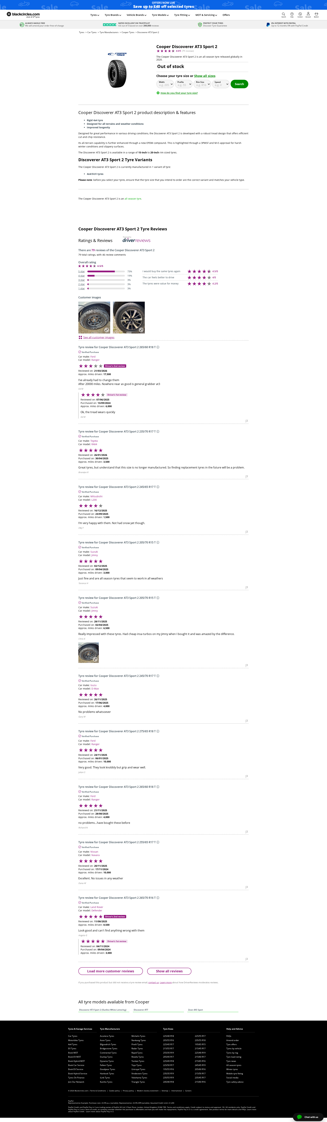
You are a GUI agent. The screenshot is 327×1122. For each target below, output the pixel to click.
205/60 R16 (200, 1069)
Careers (188, 1090)
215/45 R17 (200, 1048)
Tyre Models (159, 15)
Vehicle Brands (135, 15)
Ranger (95, 359)
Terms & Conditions (98, 1090)
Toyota (94, 440)
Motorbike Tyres (76, 1040)
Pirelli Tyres (137, 1044)
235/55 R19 (168, 1077)
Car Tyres (92, 32)
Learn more (166, 982)
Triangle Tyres (138, 1081)
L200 (94, 499)
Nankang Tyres (138, 1040)
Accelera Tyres (107, 1036)
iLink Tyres (105, 1077)
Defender (96, 910)
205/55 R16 (168, 1040)
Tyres (93, 15)
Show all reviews (169, 971)
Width (162, 82)
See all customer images (98, 337)
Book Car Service (76, 1065)
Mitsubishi (96, 496)
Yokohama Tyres (139, 1077)
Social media (232, 1077)
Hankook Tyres (107, 1073)
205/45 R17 (168, 1056)
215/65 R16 (200, 1061)
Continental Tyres (108, 1052)
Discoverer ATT (141, 1009)
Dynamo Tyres (107, 1061)
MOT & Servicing (205, 15)
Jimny (94, 555)
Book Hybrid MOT (76, 1061)
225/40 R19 (200, 1052)
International (176, 1090)
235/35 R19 (168, 1073)
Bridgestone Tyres (108, 1048)
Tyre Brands (112, 15)
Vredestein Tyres (139, 1073)
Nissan (94, 851)
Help (291, 17)
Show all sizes (204, 76)
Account (308, 17)
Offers (226, 15)
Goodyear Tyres (107, 1069)
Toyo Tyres (136, 1065)
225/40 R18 (168, 1036)
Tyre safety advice (235, 1081)
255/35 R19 (168, 1052)
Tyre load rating (233, 1056)
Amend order (232, 1040)
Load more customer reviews (110, 971)
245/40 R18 (168, 1081)
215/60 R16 (200, 1081)
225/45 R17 (168, 1044)
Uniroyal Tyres (138, 1069)
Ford (93, 356)
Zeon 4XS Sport (195, 1009)
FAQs (228, 1036)
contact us (153, 982)
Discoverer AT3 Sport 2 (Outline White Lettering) (102, 1009)
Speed (218, 82)
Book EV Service (75, 1069)
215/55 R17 (168, 1048)
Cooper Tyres (128, 32)
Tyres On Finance (76, 1077)
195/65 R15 (200, 1044)
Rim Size (200, 82)
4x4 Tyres (72, 1044)
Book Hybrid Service (77, 1073)
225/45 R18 (168, 1061)
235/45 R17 (200, 1077)
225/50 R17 (168, 1065)
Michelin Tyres (138, 1036)
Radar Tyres (137, 1048)
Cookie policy (114, 1090)
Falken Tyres (106, 1065)
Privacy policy (128, 1090)
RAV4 (94, 444)
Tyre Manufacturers (109, 32)
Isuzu (93, 685)
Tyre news (231, 1061)
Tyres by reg (232, 1052)
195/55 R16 (168, 1069)
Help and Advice (234, 1028)
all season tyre (133, 198)
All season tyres (233, 1065)
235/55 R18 (200, 1040)
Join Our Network (76, 1081)
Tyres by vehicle (234, 1048)
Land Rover (96, 907)
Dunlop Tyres (106, 1056)
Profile (180, 82)
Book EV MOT (74, 1056)
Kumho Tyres (106, 1081)
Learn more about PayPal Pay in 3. (100, 1111)
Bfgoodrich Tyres (108, 1044)
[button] (284, 15)
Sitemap (165, 1090)
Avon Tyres (105, 1040)
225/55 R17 (200, 1036)
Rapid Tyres (137, 1052)
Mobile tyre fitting (234, 1073)
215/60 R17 (200, 1056)
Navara (95, 855)
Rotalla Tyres (137, 1056)
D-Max (95, 688)
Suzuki (94, 551)
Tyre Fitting (181, 15)
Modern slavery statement (148, 1090)
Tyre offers (231, 1044)
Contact (300, 17)
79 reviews (188, 50)
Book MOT (73, 1052)
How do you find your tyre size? (179, 93)
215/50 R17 (200, 1073)
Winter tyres (232, 1069)
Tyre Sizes (168, 1028)
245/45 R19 (200, 1065)
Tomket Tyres (137, 1061)
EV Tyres (72, 1048)
